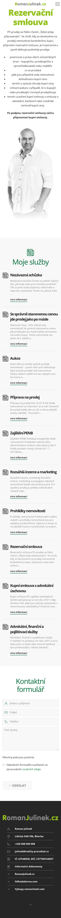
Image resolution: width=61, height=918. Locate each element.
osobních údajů (31, 769)
